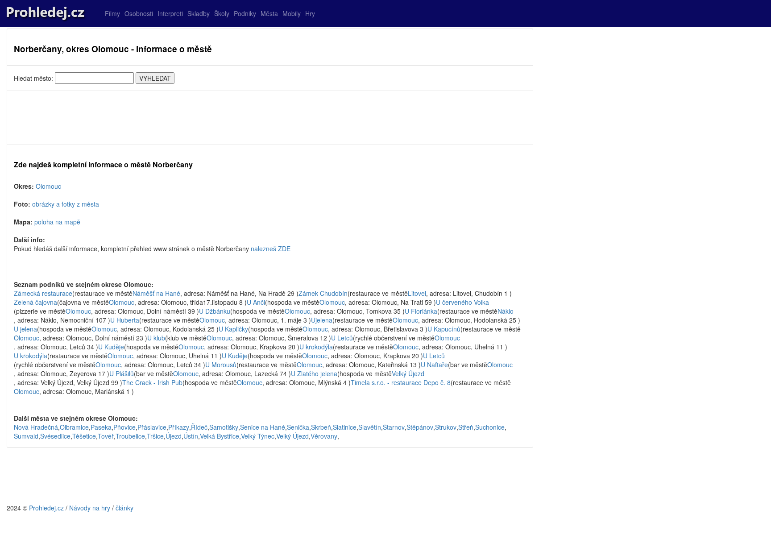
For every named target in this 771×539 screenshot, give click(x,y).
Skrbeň (321, 427)
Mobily (291, 13)
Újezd (174, 435)
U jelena (25, 328)
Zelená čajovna (35, 302)
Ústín (190, 435)
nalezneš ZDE (270, 248)
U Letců (342, 337)
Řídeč (199, 427)
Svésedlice (55, 435)
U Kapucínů (443, 328)
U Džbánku (214, 311)
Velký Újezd (408, 373)
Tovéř (106, 435)
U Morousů (220, 364)
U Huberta (124, 319)
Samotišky (223, 427)
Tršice (155, 435)
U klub (156, 337)
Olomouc (48, 186)
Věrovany (324, 435)
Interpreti (170, 13)
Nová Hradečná (36, 427)
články (124, 507)
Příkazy (178, 427)
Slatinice (344, 427)
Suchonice (490, 427)
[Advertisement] (270, 118)
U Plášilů (121, 373)
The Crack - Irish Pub (152, 382)
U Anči (256, 302)
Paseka (101, 427)
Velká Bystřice (219, 435)
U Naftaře (434, 364)
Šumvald (26, 435)
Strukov (445, 427)
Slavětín (369, 427)
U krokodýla (316, 346)
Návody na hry (89, 507)
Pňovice (124, 427)
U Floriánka (421, 311)
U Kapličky (233, 328)
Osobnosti (138, 13)
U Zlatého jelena (314, 373)
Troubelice (130, 435)
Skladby (198, 13)
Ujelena (321, 319)
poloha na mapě (57, 221)
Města (269, 13)
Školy (221, 13)
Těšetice (84, 435)
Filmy (112, 13)
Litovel (417, 293)
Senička (298, 427)
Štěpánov (419, 427)
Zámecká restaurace (43, 293)
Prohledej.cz (46, 507)
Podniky (245, 13)
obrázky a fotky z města (65, 203)
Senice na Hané (262, 427)
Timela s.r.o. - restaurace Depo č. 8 (401, 382)
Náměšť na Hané (156, 293)
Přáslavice (151, 427)
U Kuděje (111, 346)
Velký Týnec (257, 435)
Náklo (505, 311)
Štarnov (394, 427)
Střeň (465, 427)
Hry (310, 13)
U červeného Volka (462, 302)
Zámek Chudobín (323, 293)
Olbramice (74, 427)
